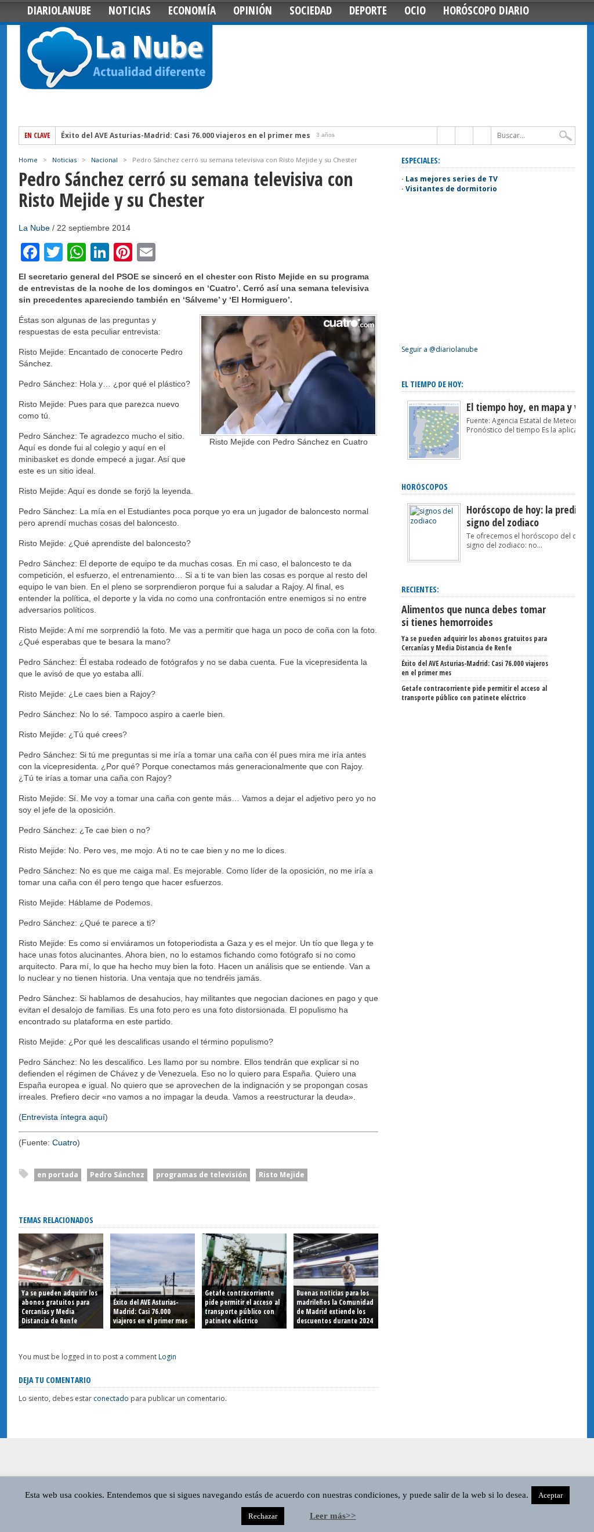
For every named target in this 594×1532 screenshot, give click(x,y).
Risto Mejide (282, 1175)
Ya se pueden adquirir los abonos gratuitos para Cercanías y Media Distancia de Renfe (59, 1307)
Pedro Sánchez (117, 1175)
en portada (57, 1175)
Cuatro (64, 1142)
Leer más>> (333, 1515)
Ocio (415, 10)
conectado (111, 1398)
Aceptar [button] (550, 1495)
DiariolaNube (59, 10)
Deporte (368, 10)
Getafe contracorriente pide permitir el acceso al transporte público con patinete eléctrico (242, 1307)
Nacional (104, 159)
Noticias (129, 10)
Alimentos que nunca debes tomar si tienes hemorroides (473, 615)
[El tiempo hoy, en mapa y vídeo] (434, 457)
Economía (192, 10)
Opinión (252, 10)
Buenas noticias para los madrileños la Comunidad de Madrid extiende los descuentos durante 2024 (335, 1307)
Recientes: (420, 589)
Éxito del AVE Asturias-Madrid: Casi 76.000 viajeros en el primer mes (185, 135)
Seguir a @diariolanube (439, 349)
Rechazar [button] (262, 1516)
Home (28, 159)
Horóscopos (424, 486)
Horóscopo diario (486, 10)
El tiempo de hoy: (432, 384)
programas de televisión (201, 1175)
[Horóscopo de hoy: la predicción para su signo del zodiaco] (434, 558)
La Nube (34, 227)
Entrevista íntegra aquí (63, 1117)
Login (167, 1357)
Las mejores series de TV (451, 179)
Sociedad (310, 10)
